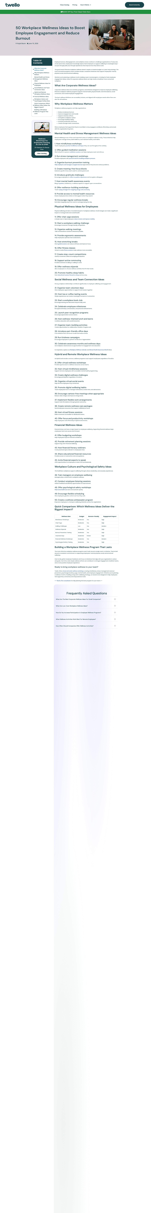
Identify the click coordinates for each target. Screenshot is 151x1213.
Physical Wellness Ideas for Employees (42, 84)
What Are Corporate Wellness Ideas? (40, 69)
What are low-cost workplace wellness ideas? (72, 606)
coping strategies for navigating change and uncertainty (74, 189)
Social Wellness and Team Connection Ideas (42, 88)
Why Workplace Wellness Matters (41, 73)
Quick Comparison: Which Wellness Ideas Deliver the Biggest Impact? (42, 105)
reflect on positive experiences (78, 177)
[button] (50, 62)
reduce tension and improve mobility (84, 219)
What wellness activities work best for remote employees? (76, 619)
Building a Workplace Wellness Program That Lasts (41, 111)
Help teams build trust (61, 489)
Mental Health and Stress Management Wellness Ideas (41, 79)
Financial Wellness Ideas (41, 96)
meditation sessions (75, 152)
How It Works (84, 5)
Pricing (74, 5)
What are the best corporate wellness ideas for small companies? (78, 599)
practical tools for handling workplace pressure (82, 158)
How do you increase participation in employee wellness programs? (78, 613)
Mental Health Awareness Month (99, 350)
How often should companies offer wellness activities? (75, 626)
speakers (61, 183)
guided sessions (62, 244)
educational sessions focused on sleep (68, 275)
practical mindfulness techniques (75, 145)
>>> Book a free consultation (63, 580)
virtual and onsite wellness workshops (73, 571)
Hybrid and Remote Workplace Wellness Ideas (42, 93)
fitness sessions (68, 250)
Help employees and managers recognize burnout (68, 164)
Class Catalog (64, 5)
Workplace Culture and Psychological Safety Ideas (42, 100)
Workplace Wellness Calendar (78, 350)
